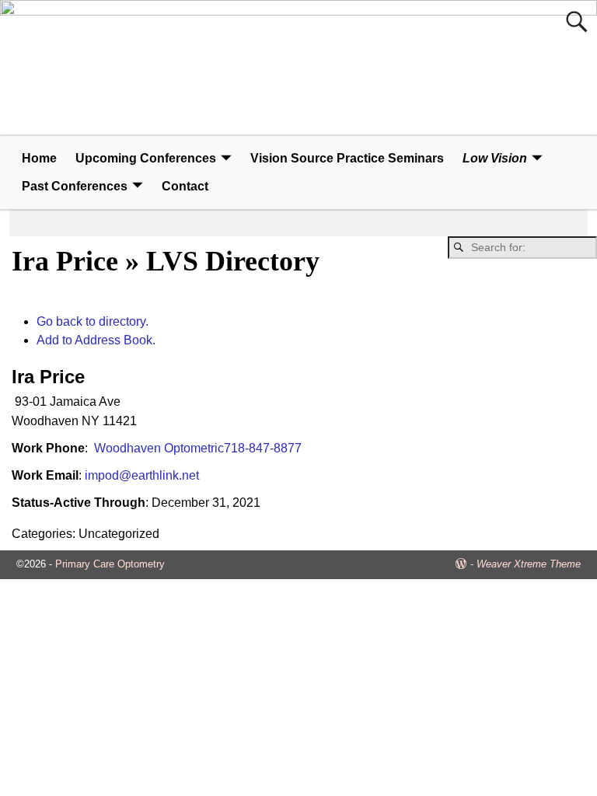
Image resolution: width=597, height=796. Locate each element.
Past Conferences (74, 186)
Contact (185, 186)
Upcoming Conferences (145, 158)
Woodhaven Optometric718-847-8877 (196, 448)
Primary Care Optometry (110, 564)
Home (39, 158)
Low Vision (495, 158)
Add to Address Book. (96, 340)
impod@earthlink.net (142, 475)
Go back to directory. (92, 321)
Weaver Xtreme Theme (529, 564)
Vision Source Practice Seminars (347, 158)
